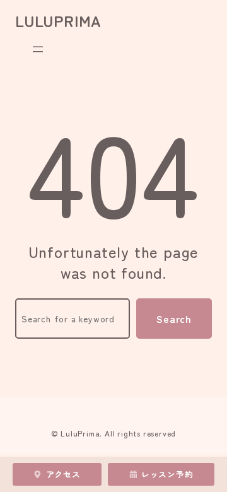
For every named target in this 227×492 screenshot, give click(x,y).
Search (174, 318)
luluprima (58, 20)
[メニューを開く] (37, 49)
